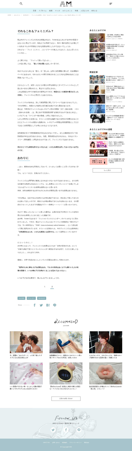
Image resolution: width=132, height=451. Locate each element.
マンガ (57, 10)
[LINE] (54, 305)
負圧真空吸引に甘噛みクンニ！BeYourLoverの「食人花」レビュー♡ (105, 388)
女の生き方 (25, 15)
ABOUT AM (46, 442)
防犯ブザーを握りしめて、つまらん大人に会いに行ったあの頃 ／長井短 (115, 107)
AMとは (94, 10)
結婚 (50, 10)
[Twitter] (41, 305)
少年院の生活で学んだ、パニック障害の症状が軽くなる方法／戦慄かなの (115, 46)
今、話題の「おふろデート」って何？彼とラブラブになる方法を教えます (26, 356)
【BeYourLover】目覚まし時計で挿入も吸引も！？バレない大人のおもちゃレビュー (65, 388)
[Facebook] (34, 305)
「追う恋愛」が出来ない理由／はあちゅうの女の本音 (115, 35)
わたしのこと (67, 10)
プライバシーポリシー (75, 442)
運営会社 (86, 442)
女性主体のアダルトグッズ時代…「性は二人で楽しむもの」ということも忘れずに (115, 56)
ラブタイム (43, 10)
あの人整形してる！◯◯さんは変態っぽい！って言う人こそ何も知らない (115, 98)
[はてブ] (48, 305)
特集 (76, 10)
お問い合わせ (56, 442)
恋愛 (34, 10)
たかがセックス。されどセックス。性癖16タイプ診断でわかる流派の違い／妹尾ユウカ (105, 356)
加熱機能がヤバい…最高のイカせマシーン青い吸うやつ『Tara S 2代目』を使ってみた (66, 356)
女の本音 (21, 298)
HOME (9, 15)
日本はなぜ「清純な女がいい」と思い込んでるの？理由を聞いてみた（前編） (115, 88)
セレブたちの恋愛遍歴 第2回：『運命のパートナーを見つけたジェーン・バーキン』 (115, 117)
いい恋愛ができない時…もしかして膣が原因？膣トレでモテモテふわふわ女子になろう (26, 388)
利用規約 (64, 442)
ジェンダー (31, 298)
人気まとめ (85, 10)
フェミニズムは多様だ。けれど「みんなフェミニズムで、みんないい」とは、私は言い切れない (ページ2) (56, 15)
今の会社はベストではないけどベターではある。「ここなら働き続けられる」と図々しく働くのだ (115, 78)
